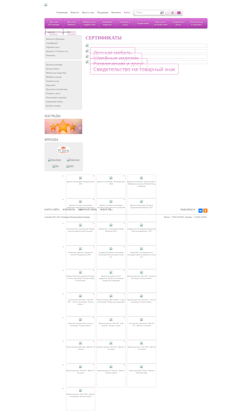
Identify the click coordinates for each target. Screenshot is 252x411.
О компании (62, 12)
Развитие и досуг (178, 23)
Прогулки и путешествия (160, 23)
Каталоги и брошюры (55, 39)
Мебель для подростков (89, 23)
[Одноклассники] (205, 211)
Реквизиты (50, 55)
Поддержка (102, 12)
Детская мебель (71, 23)
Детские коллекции (53, 23)
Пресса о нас (88, 12)
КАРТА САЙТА (52, 209)
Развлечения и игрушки (196, 23)
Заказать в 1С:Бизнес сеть (57, 51)
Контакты (116, 12)
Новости (75, 12)
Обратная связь (52, 47)
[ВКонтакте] (201, 211)
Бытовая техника (53, 106)
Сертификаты (65, 32)
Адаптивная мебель (54, 101)
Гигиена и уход (125, 23)
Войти (127, 12)
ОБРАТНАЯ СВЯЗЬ (87, 209)
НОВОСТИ (105, 209)
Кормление (143, 23)
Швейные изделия (107, 23)
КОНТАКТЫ (69, 209)
